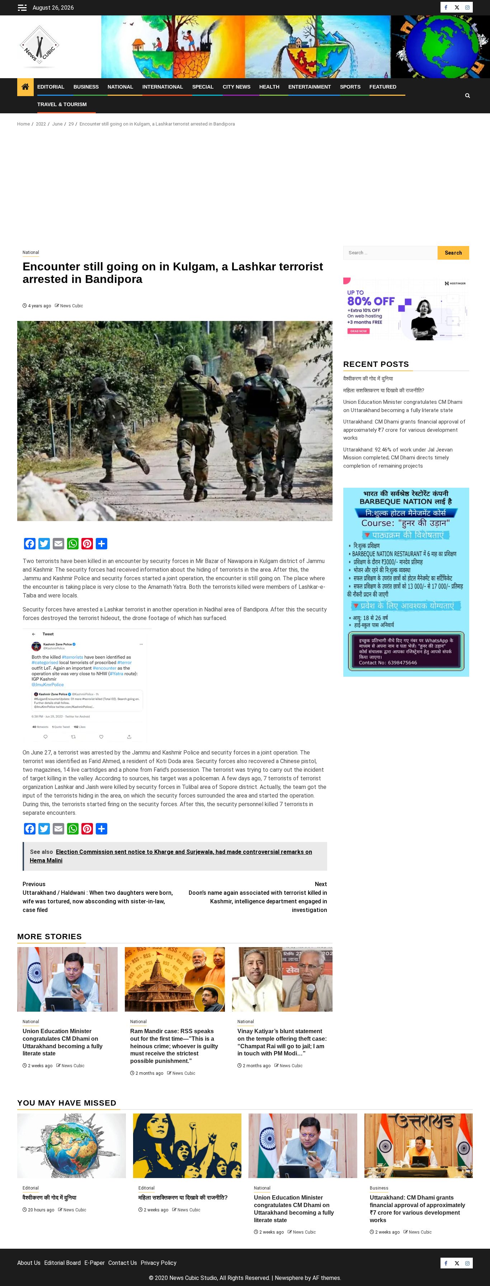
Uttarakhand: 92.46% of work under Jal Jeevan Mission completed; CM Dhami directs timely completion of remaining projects (398, 457)
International (162, 87)
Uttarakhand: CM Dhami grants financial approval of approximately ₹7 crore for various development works (404, 430)
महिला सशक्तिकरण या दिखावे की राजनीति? (383, 390)
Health (269, 87)
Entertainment (309, 87)
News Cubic (71, 305)
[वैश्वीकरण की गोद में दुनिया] (71, 1146)
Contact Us (122, 1262)
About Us (29, 1262)
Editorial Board (62, 1262)
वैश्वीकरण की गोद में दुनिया (368, 378)
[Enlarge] (459, 497)
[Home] (25, 87)
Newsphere (289, 1278)
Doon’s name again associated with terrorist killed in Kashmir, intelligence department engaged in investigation (258, 897)
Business (86, 87)
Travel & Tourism (62, 104)
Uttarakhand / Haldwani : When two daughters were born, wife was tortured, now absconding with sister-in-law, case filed (98, 897)
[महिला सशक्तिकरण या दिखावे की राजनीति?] (187, 1146)
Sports (350, 87)
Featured (382, 87)
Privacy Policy (158, 1262)
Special (203, 87)
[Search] (467, 96)
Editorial (51, 87)
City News (236, 87)
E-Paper (94, 1262)
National (120, 87)
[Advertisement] (245, 188)
